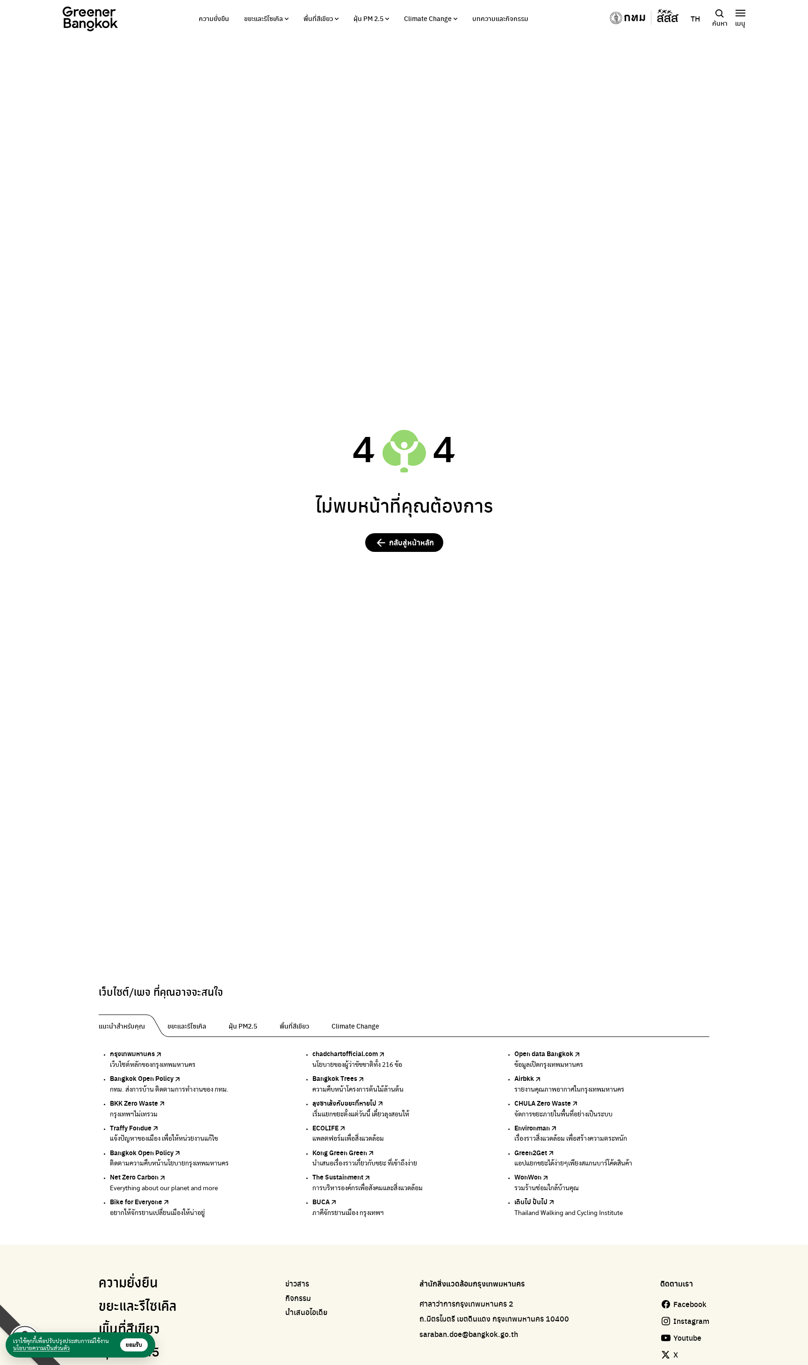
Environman (532, 1127)
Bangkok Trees (334, 1078)
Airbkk (524, 1078)
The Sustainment (337, 1176)
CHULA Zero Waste (542, 1103)
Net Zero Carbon (134, 1176)
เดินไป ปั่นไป (531, 1201)
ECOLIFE (325, 1127)
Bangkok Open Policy (141, 1078)
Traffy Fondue (131, 1127)
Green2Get (530, 1152)
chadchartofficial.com (345, 1053)
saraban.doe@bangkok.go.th (468, 1334)
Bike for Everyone (136, 1201)
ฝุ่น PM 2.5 (368, 18)
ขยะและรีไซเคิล (263, 18)
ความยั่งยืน (214, 18)
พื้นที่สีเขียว (318, 18)
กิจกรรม (298, 1298)
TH (695, 19)
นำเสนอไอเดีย (306, 1312)
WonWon (527, 1176)
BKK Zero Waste (134, 1103)
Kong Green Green (339, 1152)
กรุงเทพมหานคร (132, 1053)
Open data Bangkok (543, 1053)
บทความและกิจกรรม (500, 18)
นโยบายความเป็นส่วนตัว (41, 1348)
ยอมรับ (134, 1345)
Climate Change (428, 18)
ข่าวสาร (297, 1284)
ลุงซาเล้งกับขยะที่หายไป (344, 1103)
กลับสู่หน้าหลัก (411, 542)
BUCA (321, 1201)
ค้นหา (720, 23)
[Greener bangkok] (90, 19)
